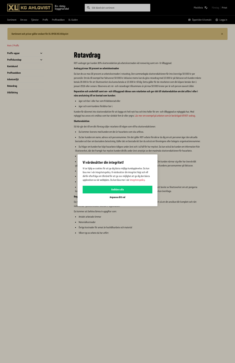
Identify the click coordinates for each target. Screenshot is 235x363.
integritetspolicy (137, 180)
